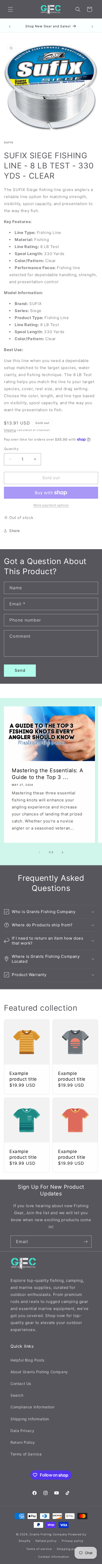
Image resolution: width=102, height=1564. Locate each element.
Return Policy (22, 1442)
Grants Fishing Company (48, 1534)
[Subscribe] (85, 1242)
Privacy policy (72, 1541)
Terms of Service (26, 1454)
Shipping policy (69, 1549)
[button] (10, 9)
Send (20, 670)
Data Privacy (22, 1430)
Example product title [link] (23, 1076)
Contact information (53, 1557)
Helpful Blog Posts (27, 1360)
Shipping (10, 430)
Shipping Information (29, 1419)
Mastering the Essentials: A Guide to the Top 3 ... (47, 773)
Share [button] (14, 530)
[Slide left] (39, 852)
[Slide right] (62, 852)
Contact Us (20, 1383)
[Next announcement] (92, 26)
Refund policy (46, 1541)
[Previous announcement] (9, 26)
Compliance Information (32, 1407)
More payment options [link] (51, 505)
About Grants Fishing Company (39, 1372)
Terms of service (39, 1549)
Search (17, 1395)
